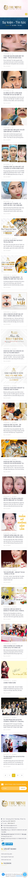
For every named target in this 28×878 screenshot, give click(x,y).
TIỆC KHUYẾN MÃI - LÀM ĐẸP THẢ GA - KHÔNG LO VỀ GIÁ (14, 573)
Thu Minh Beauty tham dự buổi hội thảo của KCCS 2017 (14, 757)
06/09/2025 (6, 496)
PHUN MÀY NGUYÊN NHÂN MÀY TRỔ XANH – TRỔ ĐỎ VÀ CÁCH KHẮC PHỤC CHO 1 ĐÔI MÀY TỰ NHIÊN (14, 57)
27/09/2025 (6, 238)
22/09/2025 (6, 349)
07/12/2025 (6, 91)
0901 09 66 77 (11, 823)
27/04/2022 (6, 570)
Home (7, 25)
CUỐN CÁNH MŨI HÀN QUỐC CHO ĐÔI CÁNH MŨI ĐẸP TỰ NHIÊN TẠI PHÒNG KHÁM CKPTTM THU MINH (14, 130)
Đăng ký (23, 788)
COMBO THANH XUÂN (10, 683)
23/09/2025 (6, 275)
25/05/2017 (6, 717)
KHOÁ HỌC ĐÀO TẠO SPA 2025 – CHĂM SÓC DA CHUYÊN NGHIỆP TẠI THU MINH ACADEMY (14, 462)
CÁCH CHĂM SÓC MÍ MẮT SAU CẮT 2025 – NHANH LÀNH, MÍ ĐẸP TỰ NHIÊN (13, 315)
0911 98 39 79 (11, 821)
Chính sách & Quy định (6, 854)
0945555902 (19, 876)
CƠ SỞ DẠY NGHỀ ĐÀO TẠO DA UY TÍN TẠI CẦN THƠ (13, 241)
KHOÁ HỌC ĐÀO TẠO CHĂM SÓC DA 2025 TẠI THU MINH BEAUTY (13, 351)
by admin (14, 238)
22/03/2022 (6, 607)
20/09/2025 (6, 385)
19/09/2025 (6, 422)
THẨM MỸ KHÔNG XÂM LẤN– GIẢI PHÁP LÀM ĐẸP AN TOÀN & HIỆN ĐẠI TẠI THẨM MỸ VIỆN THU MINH (14, 536)
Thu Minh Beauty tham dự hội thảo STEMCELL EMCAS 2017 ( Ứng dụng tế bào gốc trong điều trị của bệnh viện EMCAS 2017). (14, 720)
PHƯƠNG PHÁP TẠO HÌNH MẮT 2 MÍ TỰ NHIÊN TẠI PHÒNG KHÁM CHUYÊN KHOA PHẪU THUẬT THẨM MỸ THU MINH (14, 167)
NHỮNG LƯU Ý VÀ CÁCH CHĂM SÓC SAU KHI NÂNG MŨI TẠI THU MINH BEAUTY (13, 499)
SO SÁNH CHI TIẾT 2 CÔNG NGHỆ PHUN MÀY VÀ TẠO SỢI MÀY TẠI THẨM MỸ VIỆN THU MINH (13, 94)
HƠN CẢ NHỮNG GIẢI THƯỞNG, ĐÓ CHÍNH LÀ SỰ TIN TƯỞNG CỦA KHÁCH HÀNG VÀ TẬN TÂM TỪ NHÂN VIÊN (14, 647)
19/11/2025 (6, 127)
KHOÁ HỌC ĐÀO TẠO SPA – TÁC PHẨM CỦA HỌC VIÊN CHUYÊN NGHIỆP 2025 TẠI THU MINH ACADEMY (12, 425)
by (12, 54)
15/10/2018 (6, 643)
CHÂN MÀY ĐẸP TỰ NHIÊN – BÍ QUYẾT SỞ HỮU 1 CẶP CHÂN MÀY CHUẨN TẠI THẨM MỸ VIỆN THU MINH (13, 204)
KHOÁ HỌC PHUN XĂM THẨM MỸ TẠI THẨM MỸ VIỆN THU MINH (14, 388)
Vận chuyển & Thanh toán (7, 856)
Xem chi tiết (6, 66)
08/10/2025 (6, 201)
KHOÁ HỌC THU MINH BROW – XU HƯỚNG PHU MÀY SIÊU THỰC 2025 (13, 278)
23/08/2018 (6, 680)
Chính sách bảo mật (6, 859)
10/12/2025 (6, 54)
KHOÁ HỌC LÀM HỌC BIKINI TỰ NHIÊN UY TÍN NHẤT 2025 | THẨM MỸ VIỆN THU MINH (14, 610)
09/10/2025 (6, 164)
